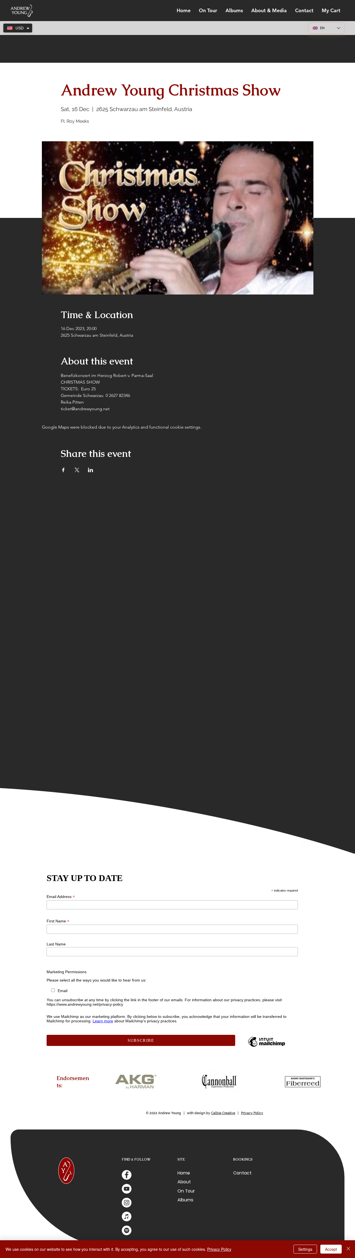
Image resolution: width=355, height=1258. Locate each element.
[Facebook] (126, 1175)
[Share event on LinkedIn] (90, 470)
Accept (331, 1249)
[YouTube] (126, 1189)
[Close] (348, 1249)
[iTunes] (126, 1216)
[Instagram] (126, 1202)
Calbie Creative (223, 1113)
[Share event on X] (77, 470)
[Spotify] (126, 1230)
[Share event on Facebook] (63, 470)
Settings (305, 1249)
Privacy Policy (252, 1113)
